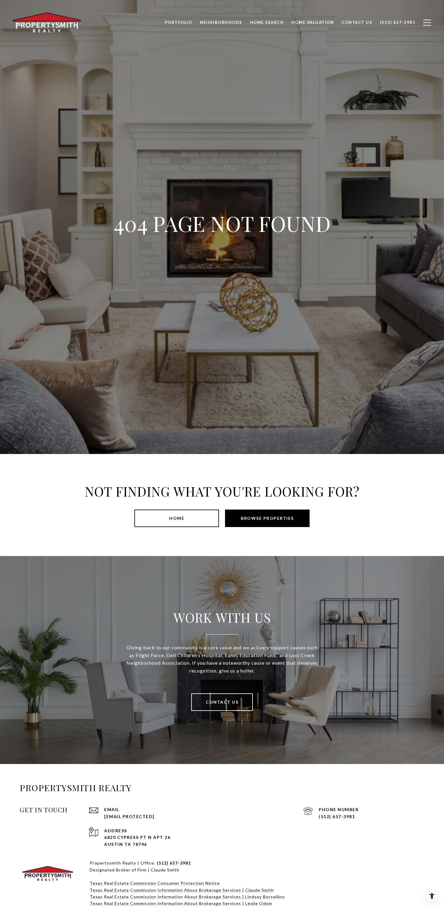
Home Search (267, 22)
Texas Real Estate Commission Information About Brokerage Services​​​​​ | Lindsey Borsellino (187, 896)
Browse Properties (267, 518)
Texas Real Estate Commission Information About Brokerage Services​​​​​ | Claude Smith (182, 890)
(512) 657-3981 (337, 816)
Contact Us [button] (222, 702)
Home (176, 518)
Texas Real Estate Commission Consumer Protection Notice (155, 883)
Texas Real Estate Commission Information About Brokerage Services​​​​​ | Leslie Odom (181, 903)
